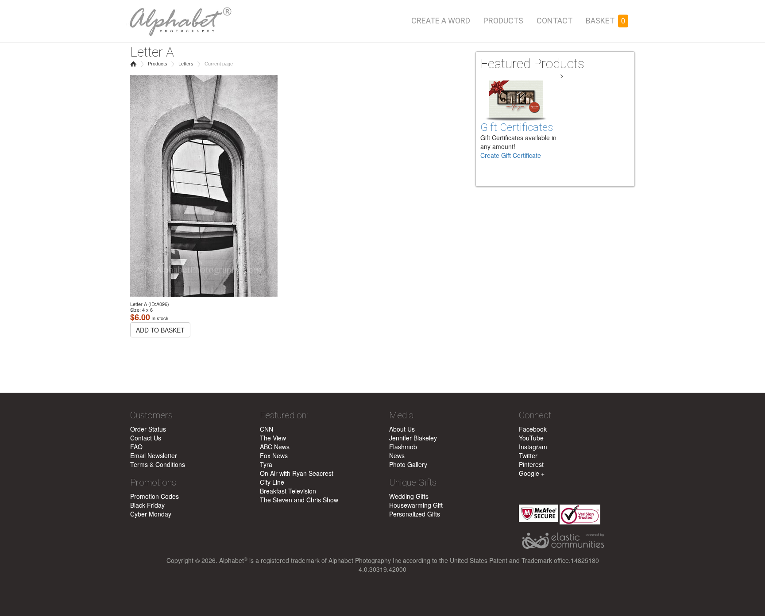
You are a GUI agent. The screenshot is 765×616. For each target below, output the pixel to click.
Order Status (148, 429)
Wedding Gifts (409, 496)
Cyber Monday (150, 513)
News (397, 455)
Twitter (528, 455)
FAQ (136, 446)
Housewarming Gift (416, 505)
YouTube (531, 437)
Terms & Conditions (157, 464)
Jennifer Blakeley (413, 437)
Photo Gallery (408, 464)
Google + (532, 473)
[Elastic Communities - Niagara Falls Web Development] (577, 541)
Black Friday (147, 505)
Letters (185, 63)
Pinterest (531, 464)
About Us (402, 429)
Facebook (533, 429)
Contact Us (145, 437)
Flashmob (403, 446)
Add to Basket (160, 329)
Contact (554, 20)
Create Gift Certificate (510, 155)
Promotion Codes (154, 496)
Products (503, 20)
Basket (605, 20)
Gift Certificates (516, 127)
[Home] (179, 19)
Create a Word (440, 20)
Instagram (533, 446)
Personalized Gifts (414, 513)
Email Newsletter (153, 455)
